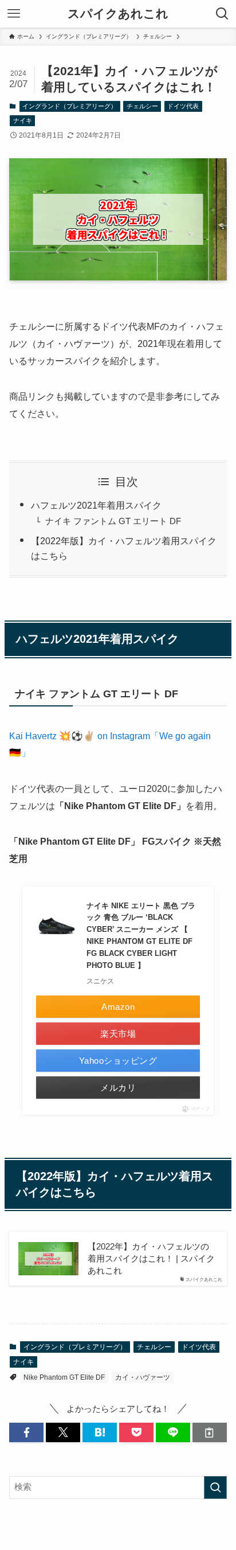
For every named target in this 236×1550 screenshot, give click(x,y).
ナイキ (22, 120)
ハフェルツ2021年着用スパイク (96, 505)
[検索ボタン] (222, 14)
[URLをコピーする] (209, 1433)
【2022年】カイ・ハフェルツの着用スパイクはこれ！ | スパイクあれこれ (151, 1258)
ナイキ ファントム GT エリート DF (113, 521)
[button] (26, 1433)
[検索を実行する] (215, 1487)
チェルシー (142, 106)
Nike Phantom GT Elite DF (64, 1377)
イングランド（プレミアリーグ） (69, 106)
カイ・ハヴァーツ (142, 1377)
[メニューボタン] (13, 14)
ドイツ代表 (183, 106)
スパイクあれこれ (118, 14)
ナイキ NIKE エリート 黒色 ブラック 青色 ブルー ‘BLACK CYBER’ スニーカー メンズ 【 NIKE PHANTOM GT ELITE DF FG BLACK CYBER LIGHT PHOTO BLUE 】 (140, 935)
